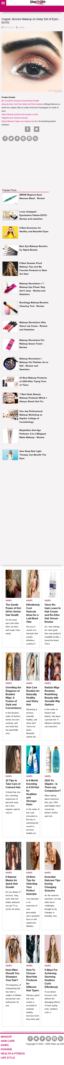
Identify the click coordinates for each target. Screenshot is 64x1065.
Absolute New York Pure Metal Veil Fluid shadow (22, 104)
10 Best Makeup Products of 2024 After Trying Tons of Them (33, 381)
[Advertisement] (25, 161)
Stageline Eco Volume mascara (15, 118)
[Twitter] (11, 138)
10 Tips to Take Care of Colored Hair (13, 784)
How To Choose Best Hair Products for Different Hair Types (32, 980)
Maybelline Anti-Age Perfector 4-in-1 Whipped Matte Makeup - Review (32, 434)
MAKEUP (6, 1036)
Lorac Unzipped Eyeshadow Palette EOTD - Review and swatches (33, 215)
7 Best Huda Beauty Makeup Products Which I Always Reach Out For (33, 398)
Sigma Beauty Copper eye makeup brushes (20, 121)
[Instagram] (29, 138)
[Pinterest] (23, 138)
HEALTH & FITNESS (13, 1053)
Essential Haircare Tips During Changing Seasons (52, 884)
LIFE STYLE (8, 1057)
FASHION (6, 1049)
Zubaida (21, 27)
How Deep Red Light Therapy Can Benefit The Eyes (32, 455)
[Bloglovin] (17, 138)
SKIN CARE (8, 1041)
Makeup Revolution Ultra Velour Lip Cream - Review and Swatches (33, 326)
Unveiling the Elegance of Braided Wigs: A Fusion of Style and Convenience (13, 697)
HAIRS (9, 600)
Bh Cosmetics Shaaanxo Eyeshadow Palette (20, 101)
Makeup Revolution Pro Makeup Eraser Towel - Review (31, 344)
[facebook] (5, 138)
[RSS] (35, 138)
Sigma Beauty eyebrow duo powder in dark (20, 114)
